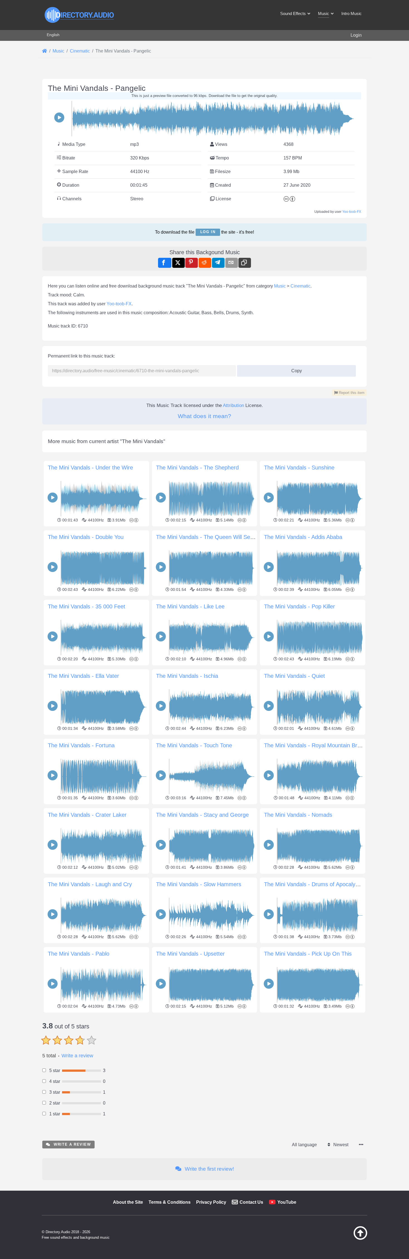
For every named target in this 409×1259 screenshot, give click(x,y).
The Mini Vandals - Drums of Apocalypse (314, 884)
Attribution (233, 405)
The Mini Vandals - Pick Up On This (308, 954)
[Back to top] (346, 1238)
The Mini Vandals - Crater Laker (87, 815)
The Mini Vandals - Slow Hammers (198, 884)
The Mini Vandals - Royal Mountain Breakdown (321, 745)
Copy (294, 369)
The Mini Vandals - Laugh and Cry (90, 884)
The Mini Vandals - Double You (86, 537)
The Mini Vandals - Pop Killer (299, 606)
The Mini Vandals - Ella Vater (83, 676)
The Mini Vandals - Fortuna (81, 745)
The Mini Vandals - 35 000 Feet (86, 606)
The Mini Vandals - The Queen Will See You (210, 537)
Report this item (351, 393)
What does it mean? (204, 416)
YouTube (286, 1202)
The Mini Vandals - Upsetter (190, 954)
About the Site (128, 1202)
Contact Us (251, 1202)
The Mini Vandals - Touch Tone (194, 745)
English (53, 35)
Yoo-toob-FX (351, 212)
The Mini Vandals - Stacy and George (202, 815)
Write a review (77, 1055)
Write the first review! (208, 1169)
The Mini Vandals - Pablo (78, 954)
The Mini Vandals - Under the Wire (90, 467)
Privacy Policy (211, 1202)
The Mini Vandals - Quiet (294, 676)
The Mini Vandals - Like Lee (190, 606)
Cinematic (300, 286)
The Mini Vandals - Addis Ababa (303, 537)
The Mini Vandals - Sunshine (299, 467)
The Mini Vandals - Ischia (187, 676)
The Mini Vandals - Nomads (298, 815)
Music (280, 286)
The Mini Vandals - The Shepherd (197, 467)
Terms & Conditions (170, 1202)
